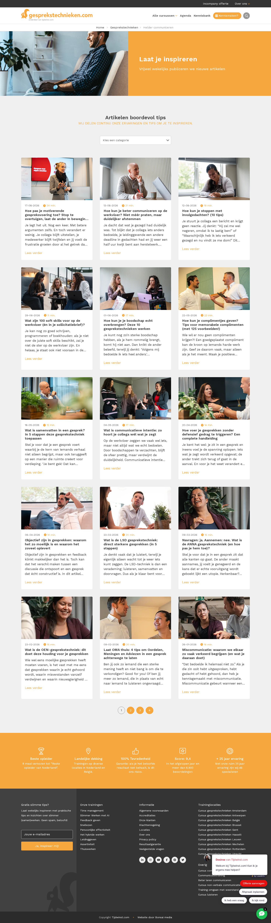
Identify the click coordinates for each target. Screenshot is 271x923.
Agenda (185, 15)
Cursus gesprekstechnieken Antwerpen (222, 815)
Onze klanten (147, 820)
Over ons (241, 3)
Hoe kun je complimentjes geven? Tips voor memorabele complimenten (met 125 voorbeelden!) (213, 325)
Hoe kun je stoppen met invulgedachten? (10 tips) (202, 213)
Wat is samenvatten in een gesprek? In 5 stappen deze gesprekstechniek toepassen (55, 434)
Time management (92, 810)
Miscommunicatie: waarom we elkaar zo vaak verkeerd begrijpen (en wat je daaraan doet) (213, 654)
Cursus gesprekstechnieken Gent (218, 829)
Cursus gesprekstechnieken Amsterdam (222, 810)
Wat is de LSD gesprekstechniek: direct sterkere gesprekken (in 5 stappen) (131, 544)
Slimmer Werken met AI (94, 815)
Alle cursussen (163, 15)
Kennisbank (202, 15)
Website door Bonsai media (155, 917)
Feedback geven (90, 820)
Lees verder (34, 253)
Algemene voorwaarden (153, 810)
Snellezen (86, 825)
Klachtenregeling (149, 825)
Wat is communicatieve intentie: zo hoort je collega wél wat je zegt (133, 432)
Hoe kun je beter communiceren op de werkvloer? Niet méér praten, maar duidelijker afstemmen (135, 215)
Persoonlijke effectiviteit (95, 829)
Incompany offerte (215, 3)
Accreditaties (147, 815)
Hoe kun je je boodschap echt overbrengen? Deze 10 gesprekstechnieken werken (128, 325)
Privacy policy (147, 839)
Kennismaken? (228, 15)
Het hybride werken (92, 834)
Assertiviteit (87, 844)
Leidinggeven (88, 839)
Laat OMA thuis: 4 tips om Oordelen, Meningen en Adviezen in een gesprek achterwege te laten (135, 654)
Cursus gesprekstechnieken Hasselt (220, 834)
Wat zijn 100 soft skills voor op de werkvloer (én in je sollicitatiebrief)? (55, 323)
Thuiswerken (88, 848)
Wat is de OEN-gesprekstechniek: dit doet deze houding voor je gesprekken (56, 652)
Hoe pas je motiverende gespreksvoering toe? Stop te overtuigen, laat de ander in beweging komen (56, 215)
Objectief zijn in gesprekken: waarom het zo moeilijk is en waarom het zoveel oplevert (55, 544)
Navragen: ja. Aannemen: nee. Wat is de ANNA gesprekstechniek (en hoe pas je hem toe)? (212, 544)
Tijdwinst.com (120, 917)
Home (100, 27)
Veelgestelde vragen (151, 848)
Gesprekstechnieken (124, 27)
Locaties (144, 829)
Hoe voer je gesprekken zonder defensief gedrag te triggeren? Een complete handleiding (211, 434)
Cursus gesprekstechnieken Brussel (219, 825)
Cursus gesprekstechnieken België (219, 820)
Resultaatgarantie (150, 844)
